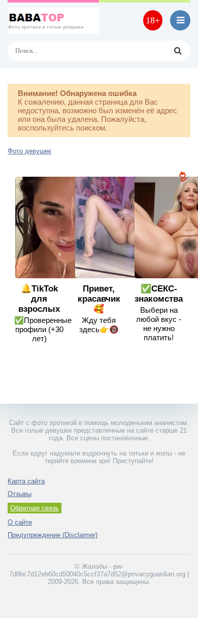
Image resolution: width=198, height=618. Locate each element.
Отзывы (19, 494)
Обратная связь (34, 508)
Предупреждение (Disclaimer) (52, 535)
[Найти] (178, 51)
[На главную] (53, 20)
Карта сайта (26, 481)
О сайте (20, 522)
